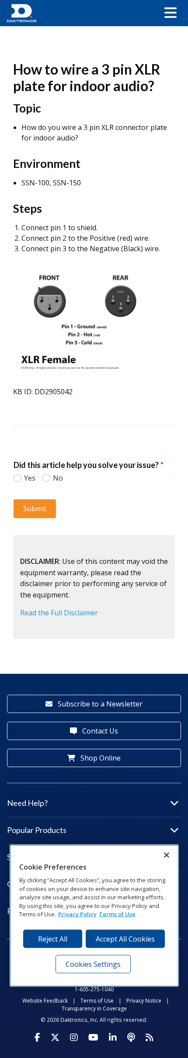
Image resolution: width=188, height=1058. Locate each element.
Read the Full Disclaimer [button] (59, 613)
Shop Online (100, 758)
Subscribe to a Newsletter (99, 704)
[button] (170, 13)
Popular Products (36, 830)
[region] (94, 915)
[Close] (166, 854)
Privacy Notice (143, 1000)
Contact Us (99, 731)
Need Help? (27, 803)
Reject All (52, 938)
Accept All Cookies (125, 938)
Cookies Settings (93, 964)
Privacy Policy (77, 914)
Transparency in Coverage (94, 1008)
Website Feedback (45, 1000)
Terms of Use (97, 1000)
